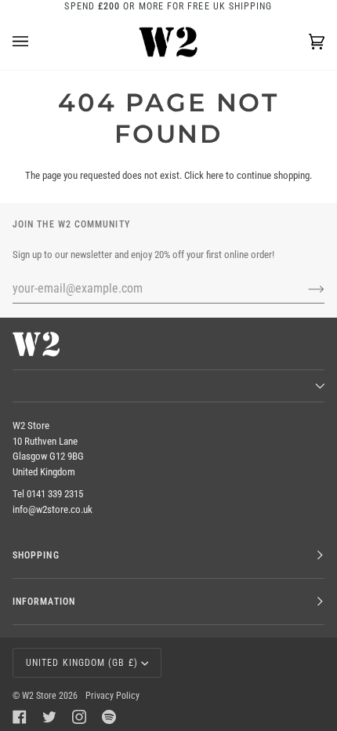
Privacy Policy (112, 695)
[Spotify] (109, 717)
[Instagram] (79, 717)
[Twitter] (49, 717)
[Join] (303, 288)
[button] (168, 385)
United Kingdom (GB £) (82, 662)
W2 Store (39, 695)
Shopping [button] (36, 555)
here (214, 175)
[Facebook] (20, 717)
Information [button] (44, 601)
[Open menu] (36, 42)
